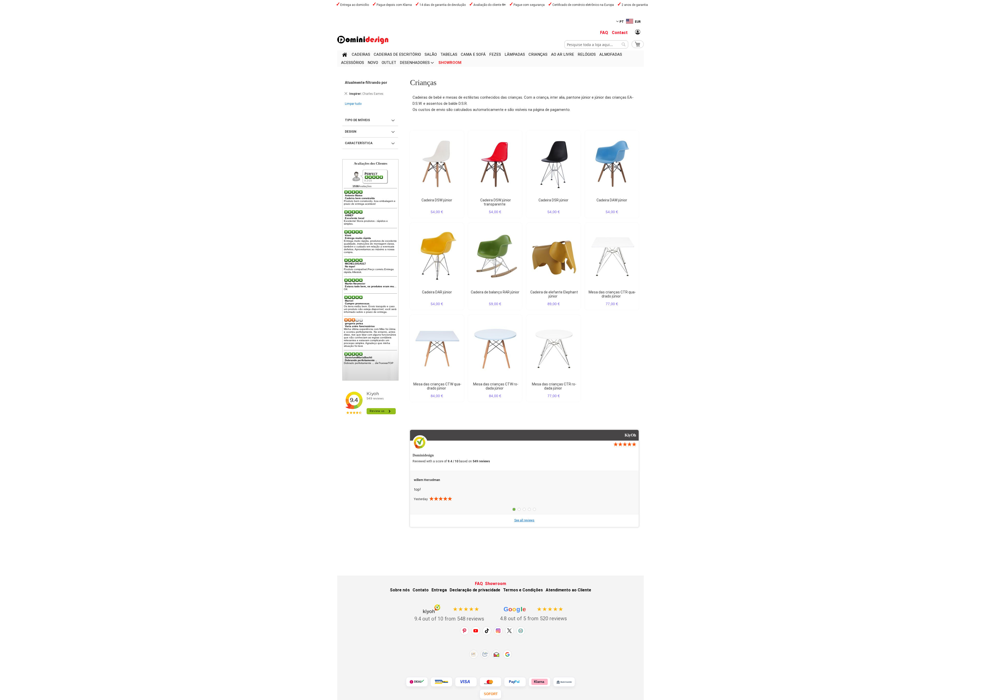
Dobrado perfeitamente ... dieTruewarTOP (368, 363)
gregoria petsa (354, 323)
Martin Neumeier (355, 283)
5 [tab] (534, 509)
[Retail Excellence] (473, 654)
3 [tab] (524, 509)
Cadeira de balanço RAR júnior (495, 292)
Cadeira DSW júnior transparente (495, 202)
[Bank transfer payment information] (564, 682)
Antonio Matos (354, 195)
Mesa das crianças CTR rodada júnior (554, 386)
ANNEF (349, 215)
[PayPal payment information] (515, 682)
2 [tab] (519, 509)
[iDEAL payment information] (417, 682)
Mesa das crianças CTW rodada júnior (495, 386)
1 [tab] (514, 509)
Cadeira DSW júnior (437, 200)
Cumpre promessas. (357, 303)
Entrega (439, 590)
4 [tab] (529, 509)
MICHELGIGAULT (355, 263)
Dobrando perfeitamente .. (361, 360)
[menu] (490, 58)
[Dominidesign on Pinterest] (464, 630)
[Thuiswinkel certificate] (496, 654)
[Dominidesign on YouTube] (475, 630)
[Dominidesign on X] (509, 630)
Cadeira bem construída (360, 198)
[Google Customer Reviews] (507, 654)
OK (346, 289)
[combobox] (596, 44)
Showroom (495, 583)
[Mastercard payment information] (490, 682)
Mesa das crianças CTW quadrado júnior (437, 386)
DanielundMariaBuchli (358, 357)
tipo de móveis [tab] (357, 120)
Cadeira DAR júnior (437, 292)
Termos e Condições (523, 590)
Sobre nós (400, 590)
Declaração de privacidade (475, 590)
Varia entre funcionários (360, 326)
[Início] (345, 55)
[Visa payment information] (466, 682)
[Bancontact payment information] (441, 682)
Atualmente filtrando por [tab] (366, 83)
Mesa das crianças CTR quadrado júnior (612, 294)
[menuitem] (361, 54)
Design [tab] (350, 131)
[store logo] (362, 40)
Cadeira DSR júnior (553, 200)
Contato (421, 590)
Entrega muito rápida (358, 238)
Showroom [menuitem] (449, 62)
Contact (620, 32)
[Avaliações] (374, 177)
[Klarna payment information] (540, 682)
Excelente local (354, 218)
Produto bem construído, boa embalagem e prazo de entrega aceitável (369, 202)
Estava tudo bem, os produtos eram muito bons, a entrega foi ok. (385, 286)
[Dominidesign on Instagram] (498, 630)
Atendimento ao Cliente (568, 590)
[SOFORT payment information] (490, 694)
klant (348, 235)
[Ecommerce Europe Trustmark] (485, 654)
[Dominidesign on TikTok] (487, 630)
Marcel (349, 300)
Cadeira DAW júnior (612, 200)
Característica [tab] (358, 143)
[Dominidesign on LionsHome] (520, 630)
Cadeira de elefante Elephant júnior (554, 294)
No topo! (350, 266)
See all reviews (524, 520)
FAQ (604, 32)
